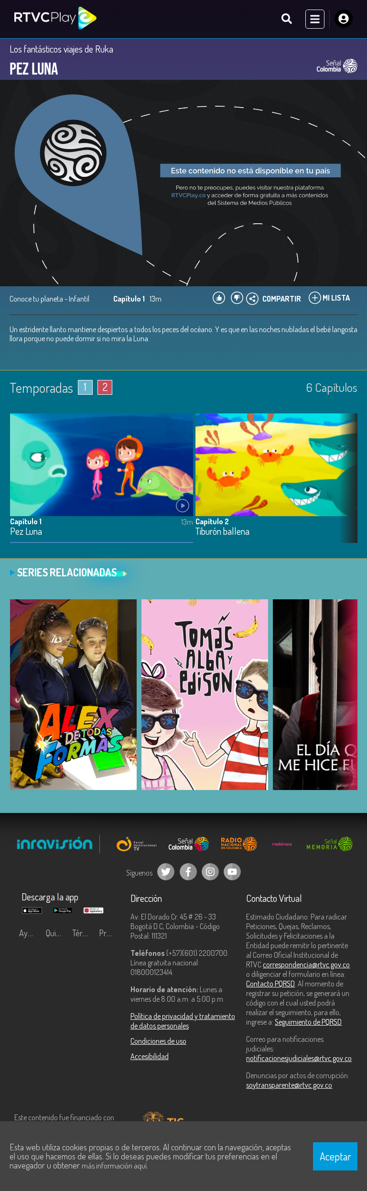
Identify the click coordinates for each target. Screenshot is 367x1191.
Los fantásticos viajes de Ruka (61, 49)
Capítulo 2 (212, 521)
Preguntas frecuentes (110, 933)
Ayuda (29, 933)
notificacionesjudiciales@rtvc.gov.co (299, 1058)
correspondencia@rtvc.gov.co (306, 964)
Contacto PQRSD (270, 983)
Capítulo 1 (26, 521)
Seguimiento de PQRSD (308, 1022)
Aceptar (335, 1156)
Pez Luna (26, 531)
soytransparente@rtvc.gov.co (289, 1085)
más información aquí (114, 1165)
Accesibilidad (149, 1056)
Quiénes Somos (57, 933)
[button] (345, 485)
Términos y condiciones (83, 933)
